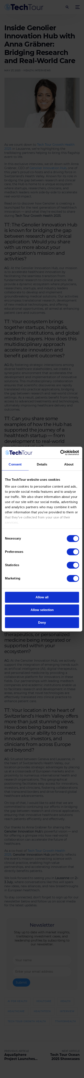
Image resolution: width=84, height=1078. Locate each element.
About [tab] (69, 464)
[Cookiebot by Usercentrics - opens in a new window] (60, 452)
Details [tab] (42, 464)
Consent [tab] (15, 464)
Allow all (42, 597)
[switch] (73, 551)
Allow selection (42, 610)
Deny (42, 622)
